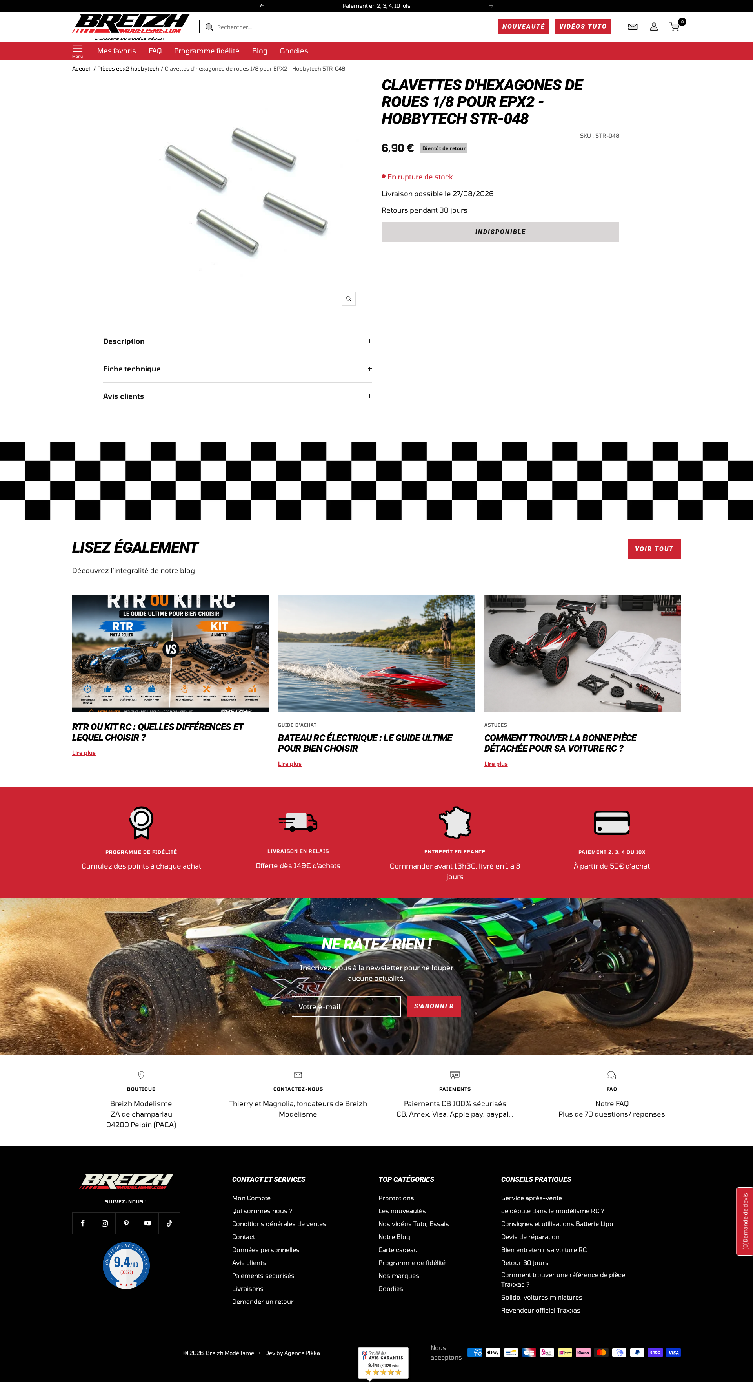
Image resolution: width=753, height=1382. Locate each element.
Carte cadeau (398, 1249)
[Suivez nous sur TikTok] (169, 1223)
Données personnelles (266, 1249)
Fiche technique (132, 368)
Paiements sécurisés (263, 1275)
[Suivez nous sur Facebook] (83, 1223)
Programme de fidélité (412, 1262)
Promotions (396, 1197)
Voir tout (654, 549)
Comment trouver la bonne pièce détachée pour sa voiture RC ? (560, 743)
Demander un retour (263, 1301)
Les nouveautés (402, 1210)
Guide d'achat (297, 724)
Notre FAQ (612, 1103)
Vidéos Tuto (583, 26)
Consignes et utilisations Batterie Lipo (557, 1223)
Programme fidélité (207, 50)
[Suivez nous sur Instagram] (104, 1223)
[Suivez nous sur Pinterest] (126, 1223)
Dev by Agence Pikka (292, 1352)
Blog (259, 50)
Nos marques (398, 1275)
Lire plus (84, 752)
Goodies (294, 50)
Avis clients (123, 396)
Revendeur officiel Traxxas (540, 1310)
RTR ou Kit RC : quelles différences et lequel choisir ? (157, 732)
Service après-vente (531, 1197)
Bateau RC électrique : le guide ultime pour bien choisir (365, 743)
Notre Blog (394, 1236)
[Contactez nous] (633, 27)
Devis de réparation (530, 1236)
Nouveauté (523, 26)
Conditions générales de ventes (279, 1223)
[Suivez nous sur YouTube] (147, 1223)
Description (124, 341)
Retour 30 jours (525, 1262)
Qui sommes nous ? (262, 1210)
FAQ (155, 50)
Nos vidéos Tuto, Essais (413, 1223)
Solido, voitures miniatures (541, 1297)
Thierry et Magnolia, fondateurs (281, 1103)
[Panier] (675, 27)
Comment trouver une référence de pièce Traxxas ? (563, 1279)
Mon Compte (251, 1197)
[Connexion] (654, 26)
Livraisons (248, 1288)
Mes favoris (116, 50)
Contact (243, 1236)
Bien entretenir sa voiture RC (544, 1249)
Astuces (495, 724)
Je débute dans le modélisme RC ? (552, 1210)
